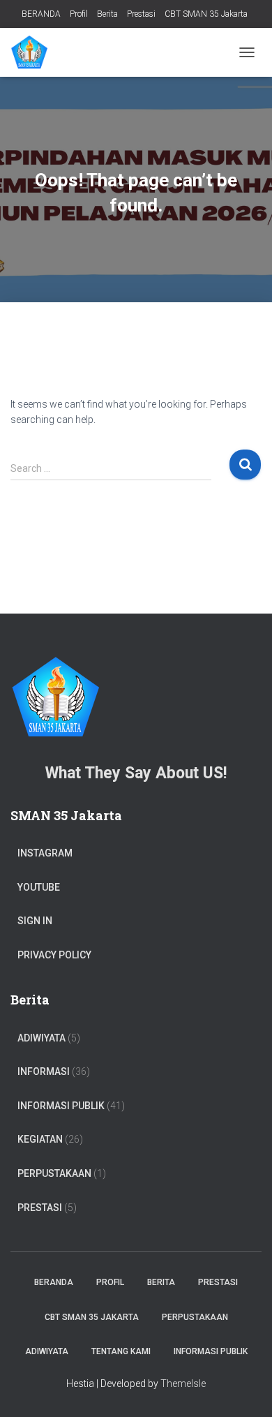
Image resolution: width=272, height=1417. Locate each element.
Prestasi (141, 14)
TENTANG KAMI (121, 1351)
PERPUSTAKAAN (54, 1173)
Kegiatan (40, 1139)
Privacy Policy (54, 954)
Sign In (34, 920)
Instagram (45, 853)
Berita (107, 14)
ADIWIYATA (41, 1038)
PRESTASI (39, 1207)
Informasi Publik (61, 1105)
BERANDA (41, 14)
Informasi (43, 1071)
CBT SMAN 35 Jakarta (206, 14)
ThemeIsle (183, 1383)
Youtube (38, 887)
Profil (79, 14)
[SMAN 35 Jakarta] (34, 52)
